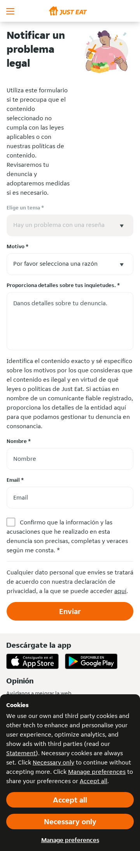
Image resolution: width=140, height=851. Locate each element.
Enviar (70, 611)
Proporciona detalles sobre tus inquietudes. (63, 285)
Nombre (19, 441)
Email (15, 479)
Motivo (17, 246)
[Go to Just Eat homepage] (70, 11)
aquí (120, 591)
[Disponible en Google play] (91, 661)
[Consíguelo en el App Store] (32, 661)
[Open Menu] (11, 11)
